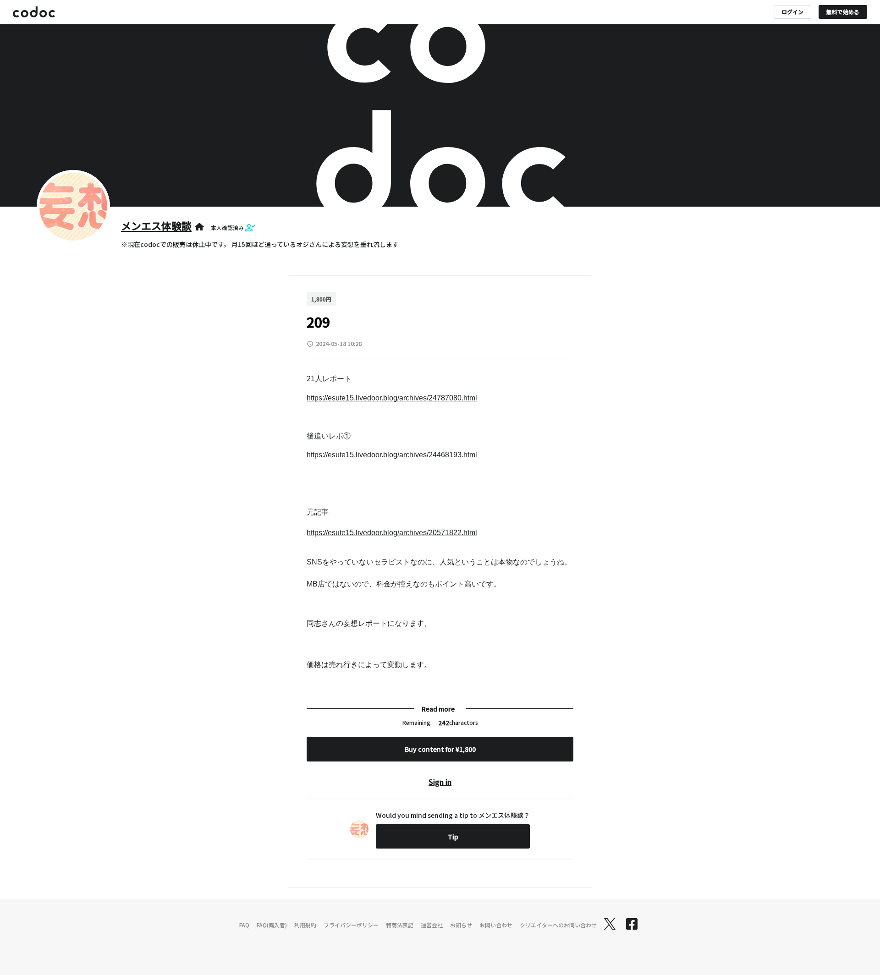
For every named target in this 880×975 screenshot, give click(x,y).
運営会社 (432, 925)
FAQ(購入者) (272, 925)
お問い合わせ (495, 925)
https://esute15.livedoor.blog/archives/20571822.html (392, 533)
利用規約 (305, 925)
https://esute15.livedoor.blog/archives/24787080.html (392, 398)
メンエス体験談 (156, 225)
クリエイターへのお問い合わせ (558, 925)
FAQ (244, 925)
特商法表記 (399, 925)
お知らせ (461, 925)
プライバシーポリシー (351, 925)
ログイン (792, 12)
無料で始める (842, 12)
